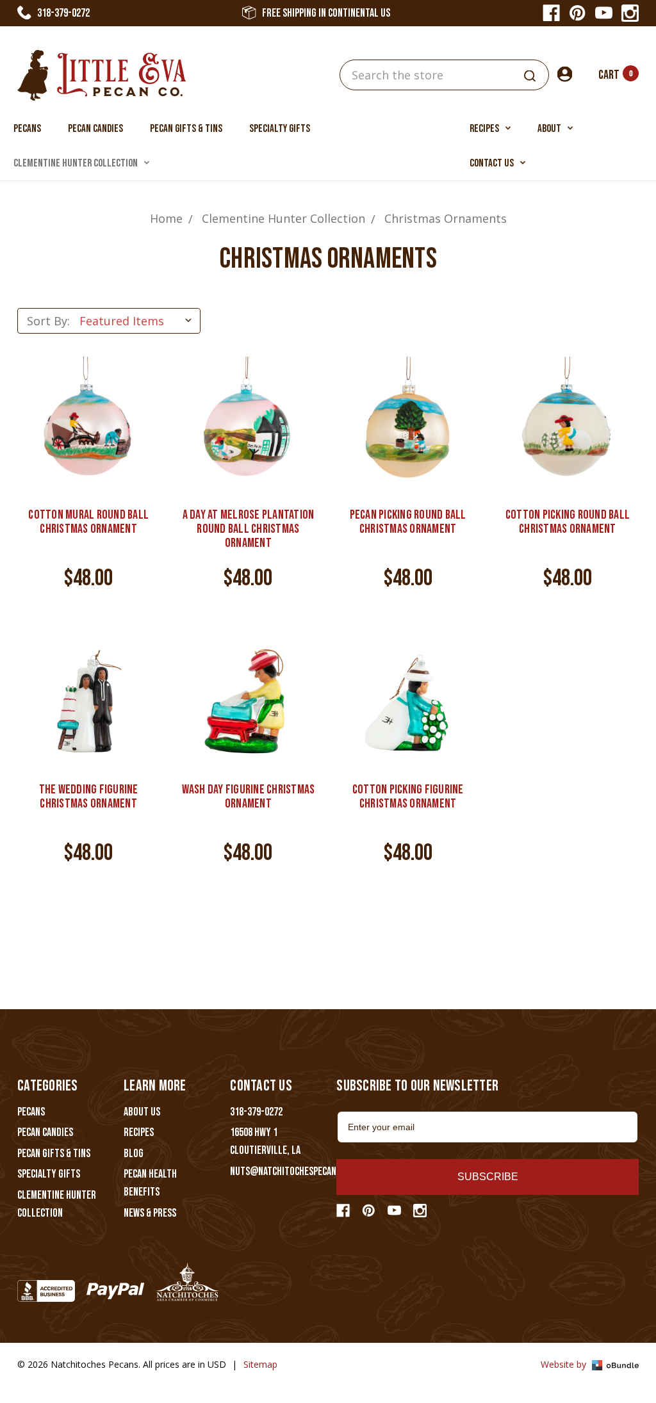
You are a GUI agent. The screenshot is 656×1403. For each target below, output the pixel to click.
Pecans (27, 128)
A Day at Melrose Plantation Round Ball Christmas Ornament (249, 529)
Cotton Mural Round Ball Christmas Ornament (88, 522)
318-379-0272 (63, 13)
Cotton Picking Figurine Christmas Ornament (408, 796)
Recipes (485, 128)
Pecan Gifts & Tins (186, 128)
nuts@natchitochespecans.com (294, 1171)
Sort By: (48, 320)
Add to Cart (89, 442)
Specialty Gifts (279, 128)
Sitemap (260, 1364)
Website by (565, 1364)
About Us (142, 1112)
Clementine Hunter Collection (76, 163)
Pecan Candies (95, 128)
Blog (134, 1153)
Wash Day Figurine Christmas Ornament (248, 796)
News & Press (150, 1213)
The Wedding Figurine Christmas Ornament (88, 796)
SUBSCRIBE (487, 1176)
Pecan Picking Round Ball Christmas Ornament (408, 522)
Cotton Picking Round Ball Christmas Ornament (567, 522)
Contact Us (493, 163)
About (550, 128)
